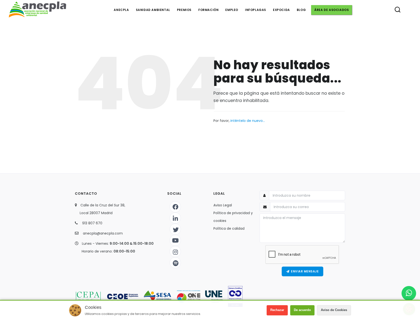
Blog (301, 10)
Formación (208, 10)
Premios (184, 10)
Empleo (231, 10)
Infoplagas (255, 10)
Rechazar (277, 310)
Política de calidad (229, 228)
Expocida (281, 10)
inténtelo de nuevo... (247, 120)
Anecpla (121, 10)
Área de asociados (331, 10)
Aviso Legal (222, 205)
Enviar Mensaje (304, 271)
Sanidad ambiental (153, 10)
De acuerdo (302, 310)
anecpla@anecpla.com (103, 233)
